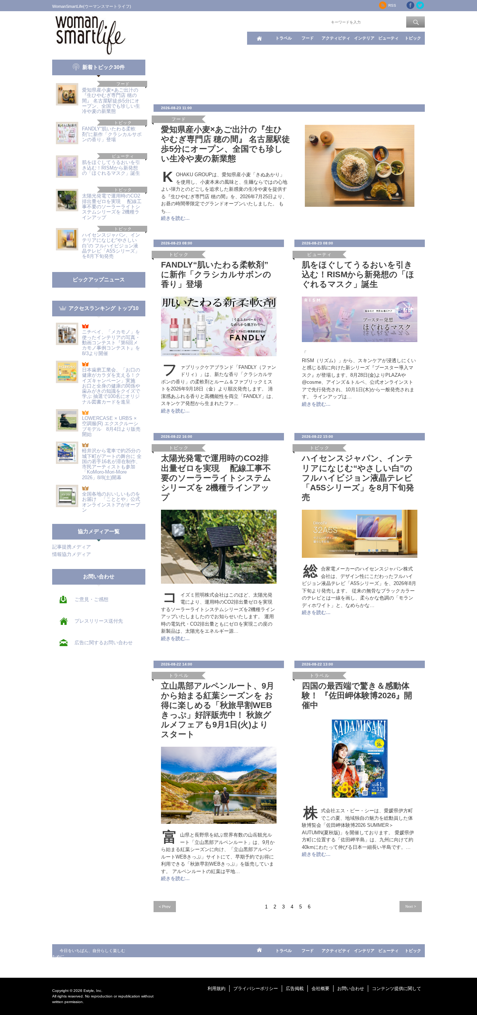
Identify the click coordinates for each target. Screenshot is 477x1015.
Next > (410, 906)
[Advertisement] (289, 76)
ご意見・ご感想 (91, 599)
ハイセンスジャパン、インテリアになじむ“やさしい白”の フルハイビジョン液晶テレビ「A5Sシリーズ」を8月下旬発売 (111, 245)
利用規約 (216, 988)
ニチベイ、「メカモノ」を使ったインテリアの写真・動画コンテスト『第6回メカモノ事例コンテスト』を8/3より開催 (111, 342)
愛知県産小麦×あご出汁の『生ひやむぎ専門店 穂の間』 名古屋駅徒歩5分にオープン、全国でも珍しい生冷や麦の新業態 (111, 100)
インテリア (364, 38)
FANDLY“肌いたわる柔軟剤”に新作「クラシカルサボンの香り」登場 (112, 134)
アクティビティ (336, 38)
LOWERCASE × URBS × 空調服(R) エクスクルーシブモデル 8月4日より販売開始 (111, 426)
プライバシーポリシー (255, 988)
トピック (413, 38)
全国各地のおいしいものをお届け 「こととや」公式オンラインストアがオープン (111, 502)
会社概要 (320, 988)
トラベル (283, 38)
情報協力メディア (71, 554)
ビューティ (388, 38)
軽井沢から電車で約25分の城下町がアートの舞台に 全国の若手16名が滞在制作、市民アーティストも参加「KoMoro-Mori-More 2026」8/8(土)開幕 (112, 464)
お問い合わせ (350, 988)
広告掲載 (295, 988)
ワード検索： (317, 21)
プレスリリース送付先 (99, 621)
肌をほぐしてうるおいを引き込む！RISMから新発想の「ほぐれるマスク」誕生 (111, 167)
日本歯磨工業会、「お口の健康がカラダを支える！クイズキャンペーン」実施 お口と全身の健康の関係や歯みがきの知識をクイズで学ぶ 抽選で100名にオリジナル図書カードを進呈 (111, 386)
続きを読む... (175, 218)
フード (307, 38)
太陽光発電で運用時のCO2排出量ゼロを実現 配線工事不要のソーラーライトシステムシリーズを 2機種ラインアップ (112, 206)
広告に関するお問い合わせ (104, 642)
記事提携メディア (71, 547)
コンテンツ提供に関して (396, 988)
